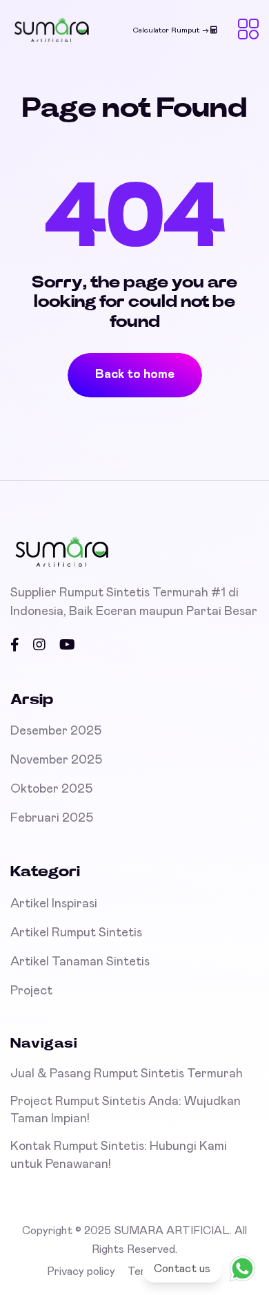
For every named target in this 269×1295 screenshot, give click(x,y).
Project (31, 991)
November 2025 (56, 760)
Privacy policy (81, 1271)
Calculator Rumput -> (171, 30)
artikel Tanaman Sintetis (80, 962)
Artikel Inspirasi (53, 904)
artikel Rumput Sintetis (76, 933)
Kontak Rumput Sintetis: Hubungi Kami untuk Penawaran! (118, 1155)
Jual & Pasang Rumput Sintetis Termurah (126, 1074)
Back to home (135, 374)
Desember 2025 (55, 731)
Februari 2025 (51, 818)
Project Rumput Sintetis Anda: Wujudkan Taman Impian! (125, 1110)
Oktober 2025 (51, 789)
